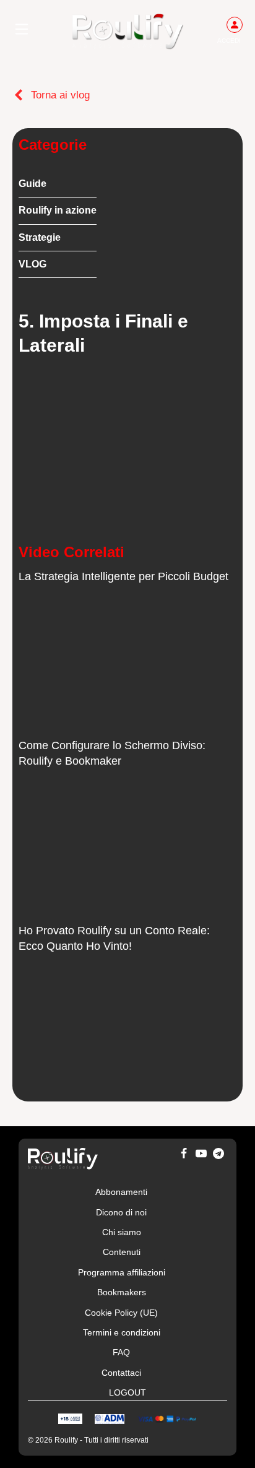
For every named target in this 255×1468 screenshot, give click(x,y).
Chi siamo (121, 1232)
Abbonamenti (121, 1192)
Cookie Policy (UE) (121, 1313)
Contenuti (121, 1252)
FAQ (121, 1352)
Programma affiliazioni (121, 1272)
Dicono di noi (121, 1212)
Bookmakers (121, 1292)
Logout (127, 1392)
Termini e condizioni (121, 1332)
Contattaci (121, 1373)
